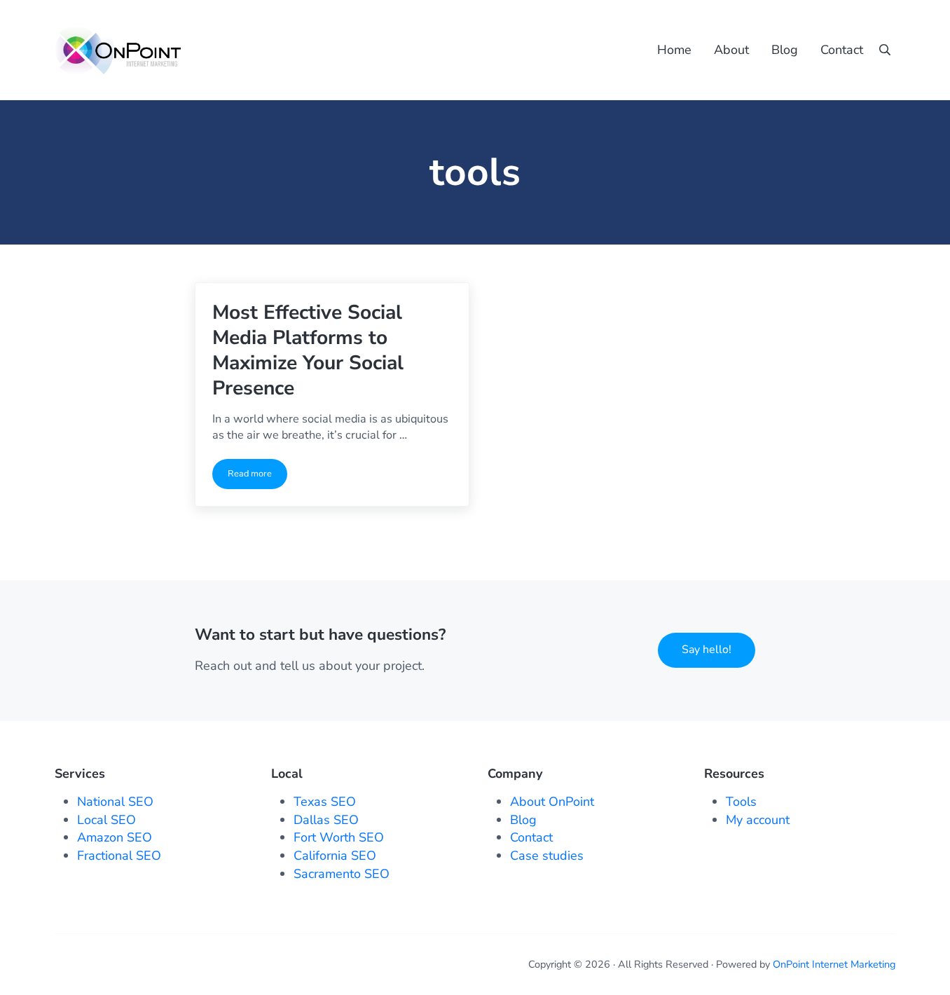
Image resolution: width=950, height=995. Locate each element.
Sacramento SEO (342, 873)
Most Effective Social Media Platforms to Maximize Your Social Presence (308, 350)
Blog (523, 819)
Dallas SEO (326, 819)
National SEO (115, 801)
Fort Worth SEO (339, 837)
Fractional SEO (119, 855)
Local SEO (106, 819)
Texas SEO (325, 801)
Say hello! (706, 649)
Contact (531, 837)
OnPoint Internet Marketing (834, 964)
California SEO (335, 855)
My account (758, 819)
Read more (257, 476)
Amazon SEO (114, 837)
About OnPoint (552, 801)
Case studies (547, 855)
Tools (741, 801)
